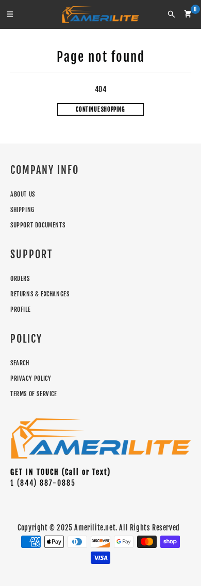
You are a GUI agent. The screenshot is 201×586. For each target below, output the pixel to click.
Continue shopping (100, 109)
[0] (187, 14)
